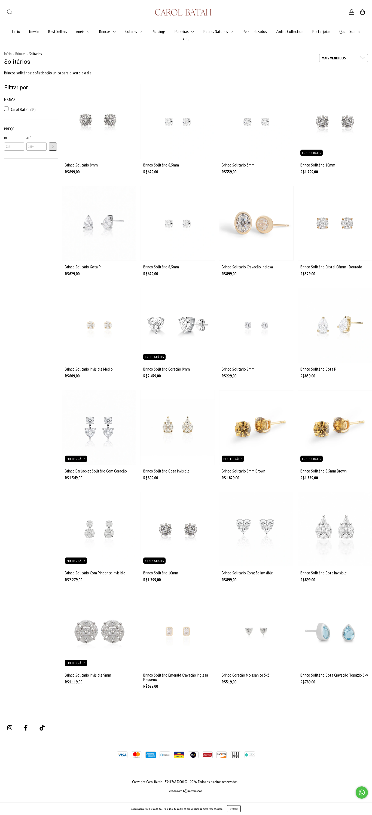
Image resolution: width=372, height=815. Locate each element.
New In (34, 31)
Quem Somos (349, 31)
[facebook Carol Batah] (26, 727)
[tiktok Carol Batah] (42, 727)
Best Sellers (57, 31)
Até (28, 138)
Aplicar (53, 147)
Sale (186, 39)
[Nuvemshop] (186, 791)
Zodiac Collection (289, 31)
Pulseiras (182, 31)
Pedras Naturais (216, 31)
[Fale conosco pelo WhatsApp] (362, 792)
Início (16, 31)
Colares (131, 31)
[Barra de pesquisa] (9, 12)
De (6, 138)
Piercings (159, 31)
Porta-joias (321, 31)
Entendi (234, 808)
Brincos (105, 31)
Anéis (80, 31)
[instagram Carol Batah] (10, 727)
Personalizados (255, 31)
